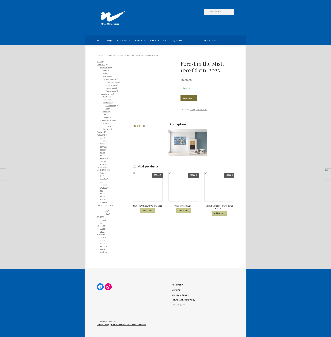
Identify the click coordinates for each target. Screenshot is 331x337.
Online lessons (123, 40)
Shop (99, 40)
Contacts (176, 289)
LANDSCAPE (111, 55)
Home (101, 55)
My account (177, 40)
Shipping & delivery (180, 295)
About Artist (140, 40)
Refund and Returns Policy (183, 299)
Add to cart (188, 98)
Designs (109, 40)
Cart (165, 40)
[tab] (148, 126)
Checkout (154, 40)
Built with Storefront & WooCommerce (128, 324)
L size (120, 55)
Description (139, 126)
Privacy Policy (178, 304)
